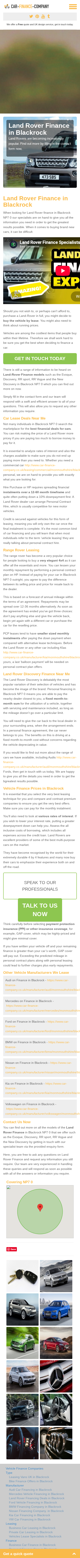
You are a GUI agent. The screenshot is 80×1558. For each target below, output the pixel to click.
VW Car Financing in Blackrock (30, 1519)
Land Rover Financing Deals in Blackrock (36, 1498)
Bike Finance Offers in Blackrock (31, 1481)
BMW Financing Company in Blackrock (35, 1506)
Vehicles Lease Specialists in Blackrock (35, 1536)
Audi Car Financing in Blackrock (30, 1489)
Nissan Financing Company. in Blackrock (36, 1511)
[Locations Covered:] (5, 6)
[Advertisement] (40, 71)
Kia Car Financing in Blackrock (29, 1515)
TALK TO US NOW (40, 909)
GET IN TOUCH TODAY (40, 358)
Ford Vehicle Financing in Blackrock (33, 1502)
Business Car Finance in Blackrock (32, 1545)
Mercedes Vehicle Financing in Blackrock (36, 1494)
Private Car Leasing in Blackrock (31, 1532)
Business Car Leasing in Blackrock (32, 1528)
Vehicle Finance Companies (24, 1468)
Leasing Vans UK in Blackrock (29, 1477)
